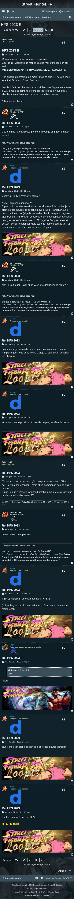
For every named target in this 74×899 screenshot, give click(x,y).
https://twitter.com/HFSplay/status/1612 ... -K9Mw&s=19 (34, 69)
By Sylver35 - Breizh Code (47, 892)
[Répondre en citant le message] (63, 42)
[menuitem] (10, 11)
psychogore (15, 110)
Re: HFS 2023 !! (12, 123)
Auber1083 (7, 39)
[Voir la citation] (27, 670)
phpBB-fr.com (42, 888)
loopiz (12, 165)
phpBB (28, 885)
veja (12, 645)
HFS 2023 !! (11, 24)
